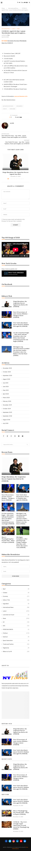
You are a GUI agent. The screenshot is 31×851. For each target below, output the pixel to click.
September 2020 (7, 375)
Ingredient (16, 603)
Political (16, 633)
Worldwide (12, 108)
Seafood (16, 636)
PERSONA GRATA (16, 629)
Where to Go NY (16, 651)
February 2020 (7, 401)
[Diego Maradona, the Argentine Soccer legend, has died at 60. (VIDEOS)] (15, 161)
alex (8, 35)
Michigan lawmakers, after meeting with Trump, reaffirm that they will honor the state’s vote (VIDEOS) (22, 542)
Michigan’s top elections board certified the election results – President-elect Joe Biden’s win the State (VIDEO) (22, 519)
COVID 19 (5, 108)
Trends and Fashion (16, 644)
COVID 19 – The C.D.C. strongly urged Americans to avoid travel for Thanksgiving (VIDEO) (21, 825)
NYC (16, 625)
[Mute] (24, 256)
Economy (16, 596)
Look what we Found (16, 614)
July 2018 (5, 423)
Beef (16, 589)
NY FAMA (4, 41)
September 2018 (7, 416)
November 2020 (7, 368)
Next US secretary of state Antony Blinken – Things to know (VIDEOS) (8, 497)
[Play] (4, 256)
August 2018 (6, 419)
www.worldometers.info (20, 96)
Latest (13, 28)
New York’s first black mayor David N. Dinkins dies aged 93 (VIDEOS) (22, 497)
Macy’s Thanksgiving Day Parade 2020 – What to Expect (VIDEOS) (8, 539)
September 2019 (7, 412)
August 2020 (6, 379)
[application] (15, 249)
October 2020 (7, 372)
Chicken (16, 592)
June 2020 (6, 386)
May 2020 (6, 390)
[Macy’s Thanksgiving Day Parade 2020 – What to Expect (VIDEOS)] (8, 530)
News (18, 28)
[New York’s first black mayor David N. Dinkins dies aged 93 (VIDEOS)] (22, 488)
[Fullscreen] (27, 256)
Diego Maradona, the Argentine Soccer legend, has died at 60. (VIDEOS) (14, 479)
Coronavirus (19, 106)
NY (16, 622)
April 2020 (6, 394)
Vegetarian (16, 648)
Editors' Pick (16, 600)
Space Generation (16, 640)
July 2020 (5, 383)
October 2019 (7, 408)
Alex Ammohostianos (8, 106)
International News (13, 8)
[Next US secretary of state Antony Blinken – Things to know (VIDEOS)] (8, 488)
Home (3, 8)
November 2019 (7, 405)
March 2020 (6, 397)
